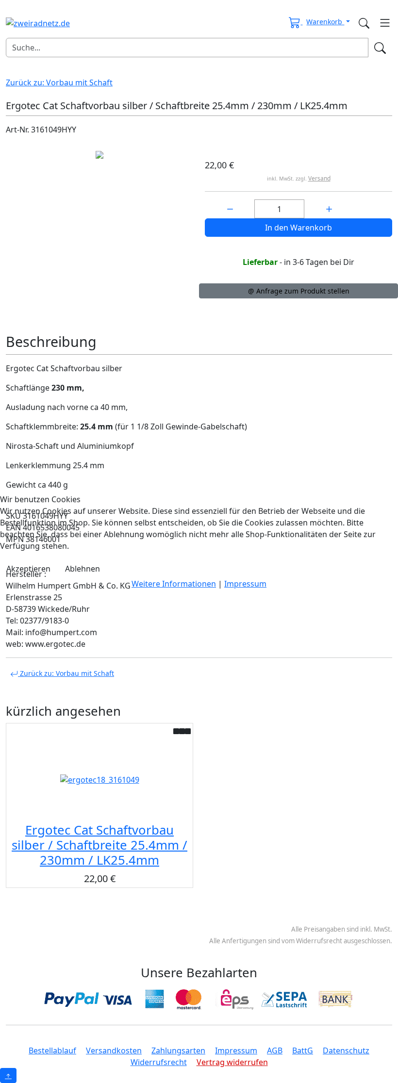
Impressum (245, 583)
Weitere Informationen (174, 583)
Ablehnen (82, 568)
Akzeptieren (28, 568)
